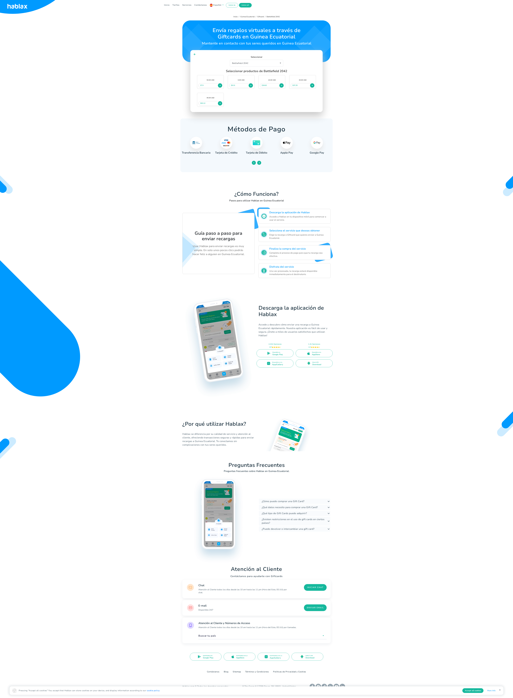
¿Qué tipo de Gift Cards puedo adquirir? (284, 513)
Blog (226, 671)
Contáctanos (200, 5)
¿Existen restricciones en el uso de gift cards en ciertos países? (293, 521)
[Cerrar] (500, 690)
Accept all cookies (473, 690)
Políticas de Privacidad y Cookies (289, 671)
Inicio (167, 5)
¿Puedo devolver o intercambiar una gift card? (288, 529)
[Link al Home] (20, 5)
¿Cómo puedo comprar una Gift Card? (283, 501)
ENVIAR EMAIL (315, 607)
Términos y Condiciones (257, 671)
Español (217, 5)
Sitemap (237, 671)
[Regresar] (194, 54)
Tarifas (175, 5)
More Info (491, 690)
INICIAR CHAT (315, 587)
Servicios (186, 5)
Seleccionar (256, 57)
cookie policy (153, 690)
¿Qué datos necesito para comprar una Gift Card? (290, 507)
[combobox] (262, 635)
